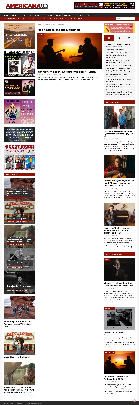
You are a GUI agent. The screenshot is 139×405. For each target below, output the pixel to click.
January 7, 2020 (110, 382)
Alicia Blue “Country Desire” (17, 219)
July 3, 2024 (109, 288)
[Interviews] (119, 117)
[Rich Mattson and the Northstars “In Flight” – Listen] (69, 51)
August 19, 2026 (110, 139)
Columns (67, 15)
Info (88, 15)
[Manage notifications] (134, 400)
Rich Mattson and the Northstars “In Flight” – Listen (66, 71)
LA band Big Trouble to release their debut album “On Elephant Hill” (19, 263)
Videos (49, 15)
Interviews (39, 15)
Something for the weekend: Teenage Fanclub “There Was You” (17, 193)
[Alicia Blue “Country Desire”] (19, 212)
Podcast (80, 15)
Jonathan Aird (54, 74)
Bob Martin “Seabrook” (114, 332)
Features (26, 15)
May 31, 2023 (109, 335)
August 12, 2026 (110, 235)
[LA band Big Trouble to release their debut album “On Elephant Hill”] (19, 259)
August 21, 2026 (17, 198)
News (6, 15)
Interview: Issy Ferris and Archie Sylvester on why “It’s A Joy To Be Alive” (119, 133)
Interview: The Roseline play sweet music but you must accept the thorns (117, 230)
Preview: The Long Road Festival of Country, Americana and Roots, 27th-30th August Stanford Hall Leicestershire (119, 92)
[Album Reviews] (119, 318)
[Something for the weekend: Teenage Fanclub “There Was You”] (19, 189)
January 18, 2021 (43, 74)
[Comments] (129, 38)
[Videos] (119, 269)
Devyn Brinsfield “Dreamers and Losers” (19, 287)
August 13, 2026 (110, 188)
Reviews (14, 15)
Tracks (58, 15)
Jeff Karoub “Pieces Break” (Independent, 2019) (116, 377)
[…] (92, 80)
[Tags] (119, 38)
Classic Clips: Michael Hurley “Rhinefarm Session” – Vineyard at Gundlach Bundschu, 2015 (19, 240)
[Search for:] (125, 19)
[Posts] (109, 38)
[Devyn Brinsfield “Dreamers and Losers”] (19, 282)
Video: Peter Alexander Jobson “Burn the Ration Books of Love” (119, 284)
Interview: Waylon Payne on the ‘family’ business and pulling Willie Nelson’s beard (119, 183)
